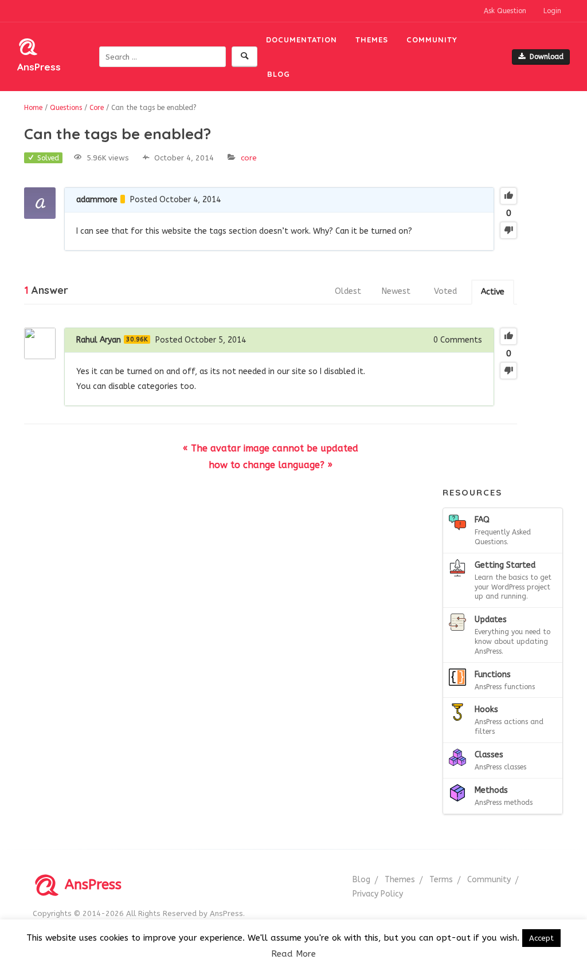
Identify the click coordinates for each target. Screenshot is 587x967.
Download (546, 57)
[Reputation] (122, 199)
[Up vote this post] (508, 196)
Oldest (348, 291)
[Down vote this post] (508, 230)
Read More (293, 954)
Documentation (301, 39)
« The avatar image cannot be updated (270, 448)
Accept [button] (541, 938)
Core (249, 158)
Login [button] (552, 11)
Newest (396, 291)
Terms (441, 880)
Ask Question (505, 11)
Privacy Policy (378, 894)
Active (492, 292)
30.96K (137, 339)
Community (431, 39)
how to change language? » (270, 464)
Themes (371, 39)
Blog (278, 73)
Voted (445, 291)
